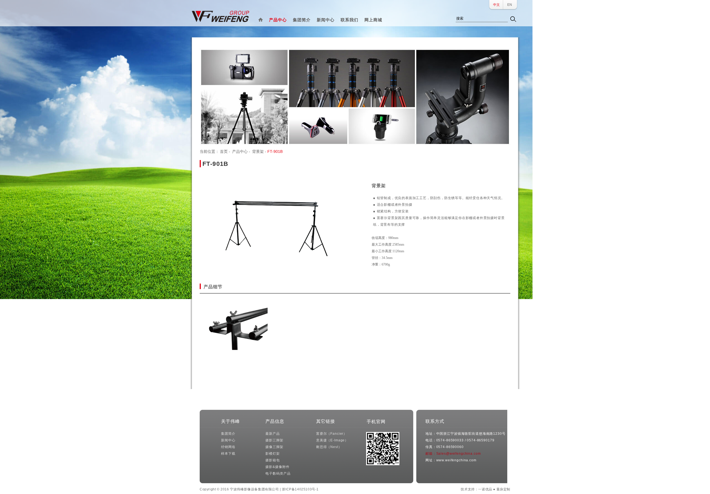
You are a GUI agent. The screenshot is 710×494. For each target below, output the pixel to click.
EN (509, 5)
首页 (224, 151)
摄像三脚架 (274, 447)
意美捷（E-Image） (332, 440)
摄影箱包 (272, 460)
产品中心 (278, 19)
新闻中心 (325, 19)
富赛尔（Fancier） (331, 434)
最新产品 (272, 434)
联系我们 (349, 19)
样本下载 (228, 454)
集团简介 (302, 19)
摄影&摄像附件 (277, 467)
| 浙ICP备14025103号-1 (299, 489)
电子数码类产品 (277, 473)
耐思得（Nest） (329, 447)
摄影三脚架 (274, 440)
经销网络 (228, 447)
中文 (496, 5)
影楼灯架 (272, 454)
